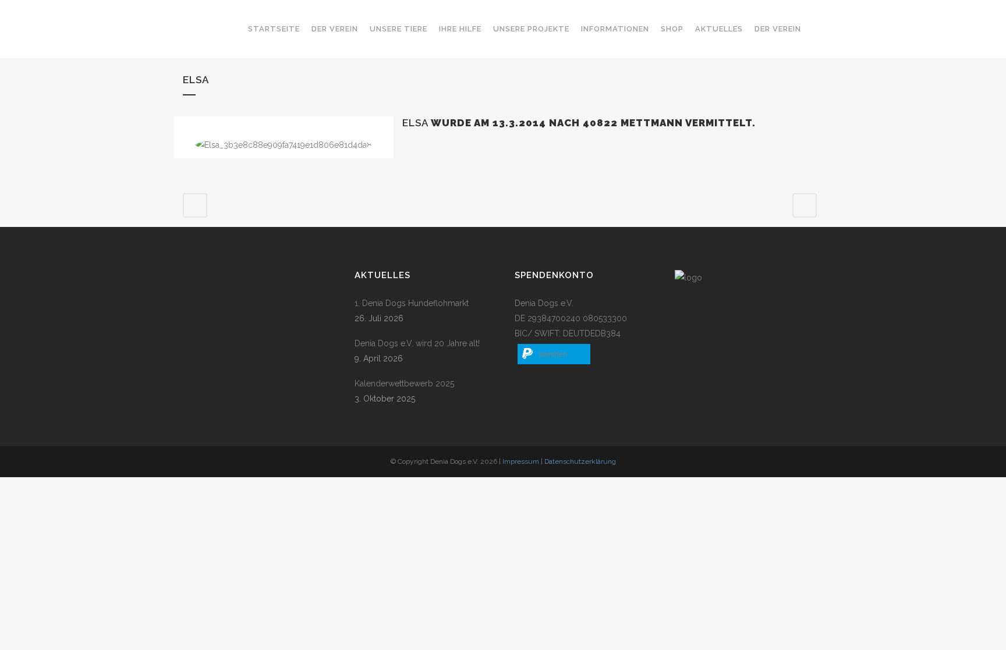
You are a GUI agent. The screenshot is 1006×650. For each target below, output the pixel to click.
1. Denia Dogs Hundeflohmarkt (412, 303)
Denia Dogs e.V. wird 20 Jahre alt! (417, 343)
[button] (554, 354)
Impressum (520, 461)
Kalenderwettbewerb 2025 (404, 383)
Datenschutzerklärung (580, 461)
